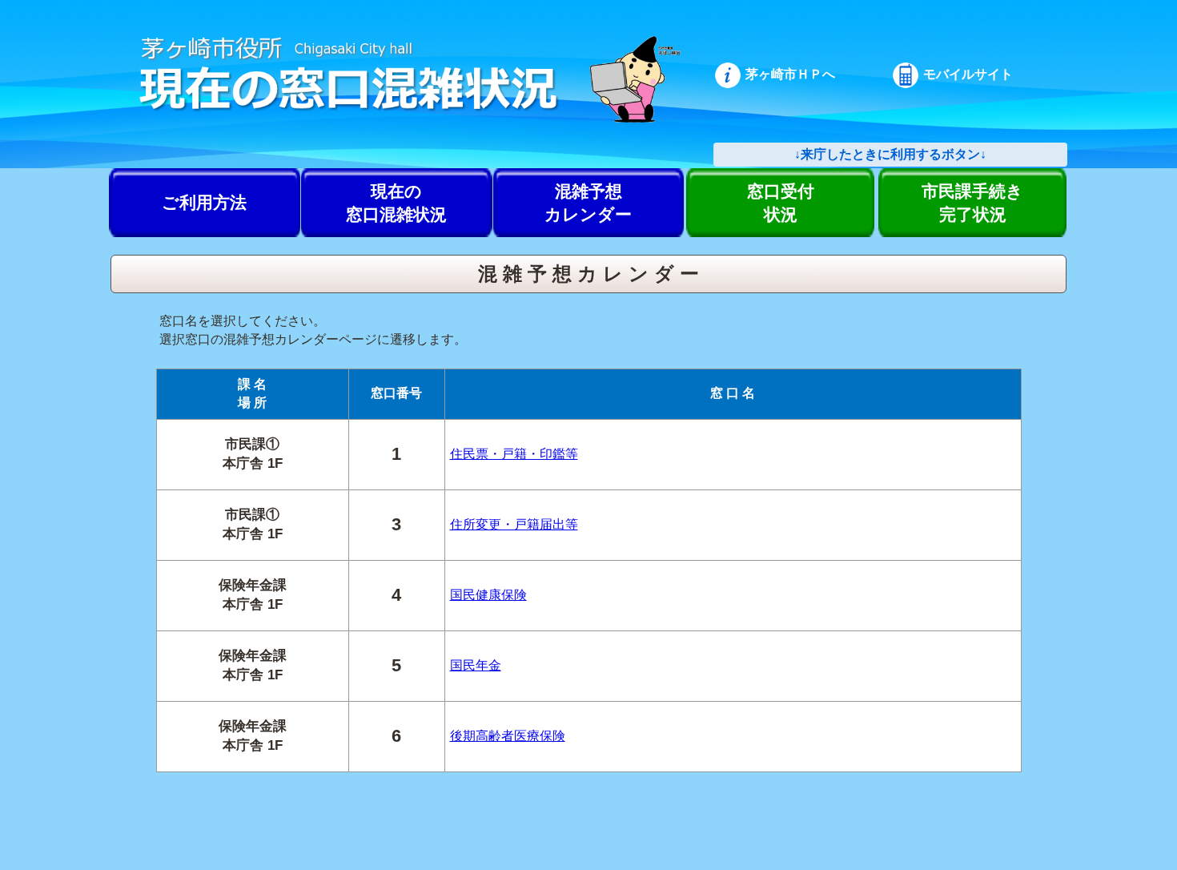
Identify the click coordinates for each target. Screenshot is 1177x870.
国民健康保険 (488, 595)
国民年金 (475, 665)
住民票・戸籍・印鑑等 (514, 454)
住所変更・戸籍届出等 (514, 524)
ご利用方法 (204, 202)
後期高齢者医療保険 (507, 736)
